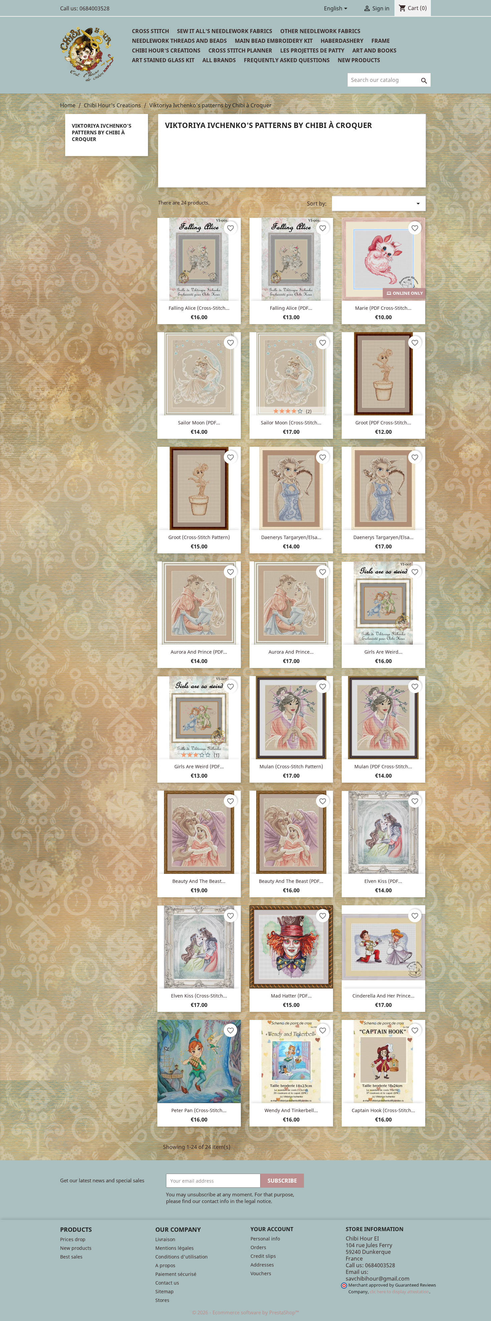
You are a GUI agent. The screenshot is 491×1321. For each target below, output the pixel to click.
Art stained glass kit (163, 60)
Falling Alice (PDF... (291, 308)
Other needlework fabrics (320, 31)
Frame (380, 40)
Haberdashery (342, 40)
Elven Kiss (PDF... (383, 881)
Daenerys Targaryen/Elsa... (291, 537)
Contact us (167, 1283)
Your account (272, 1229)
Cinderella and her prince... (383, 996)
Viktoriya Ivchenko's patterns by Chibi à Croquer (101, 132)
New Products (359, 60)
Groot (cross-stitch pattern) (199, 537)
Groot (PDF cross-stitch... (383, 422)
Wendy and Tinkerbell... (291, 1110)
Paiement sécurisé (175, 1274)
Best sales (71, 1256)
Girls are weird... (383, 652)
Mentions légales (174, 1248)
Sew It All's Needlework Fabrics (224, 31)
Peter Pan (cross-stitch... (198, 1110)
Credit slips (263, 1256)
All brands (219, 60)
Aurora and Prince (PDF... (199, 652)
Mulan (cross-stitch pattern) (291, 766)
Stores (162, 1300)
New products (76, 1248)
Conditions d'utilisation (181, 1256)
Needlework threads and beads (179, 40)
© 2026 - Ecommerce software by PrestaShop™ (245, 1312)
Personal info (265, 1238)
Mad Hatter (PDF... (291, 996)
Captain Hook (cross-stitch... (383, 1110)
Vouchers (261, 1273)
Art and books (374, 50)
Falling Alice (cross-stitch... (199, 308)
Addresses (262, 1265)
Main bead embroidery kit (274, 40)
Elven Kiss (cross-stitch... (199, 996)
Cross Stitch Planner (240, 50)
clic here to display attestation (399, 1292)
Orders (258, 1247)
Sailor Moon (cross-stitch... (291, 422)
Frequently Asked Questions (287, 60)
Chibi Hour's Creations (166, 50)
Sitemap (164, 1291)
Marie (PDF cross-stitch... (383, 308)
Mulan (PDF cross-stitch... (383, 766)
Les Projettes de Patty (312, 50)
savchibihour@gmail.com (378, 1278)
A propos (165, 1265)
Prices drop (73, 1239)
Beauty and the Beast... (198, 881)
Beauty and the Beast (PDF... (291, 881)
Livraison (165, 1239)
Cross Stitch (150, 31)
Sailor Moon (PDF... (199, 422)
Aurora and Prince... (291, 652)
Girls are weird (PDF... (199, 766)
